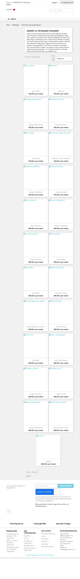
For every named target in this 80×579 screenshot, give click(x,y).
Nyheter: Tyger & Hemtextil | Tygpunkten (11, 543)
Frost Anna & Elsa (35, 259)
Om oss (26, 538)
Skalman (48, 461)
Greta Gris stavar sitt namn (61, 158)
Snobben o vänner (36, 394)
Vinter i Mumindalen (61, 360)
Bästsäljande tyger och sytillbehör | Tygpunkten (12, 549)
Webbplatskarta (29, 546)
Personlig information (48, 534)
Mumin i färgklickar (61, 226)
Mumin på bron (36, 226)
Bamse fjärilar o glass (61, 428)
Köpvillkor (27, 536)
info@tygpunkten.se (67, 549)
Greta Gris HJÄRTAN (35, 192)
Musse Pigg (36, 158)
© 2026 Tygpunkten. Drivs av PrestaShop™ (40, 555)
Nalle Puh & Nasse (61, 293)
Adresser (44, 541)
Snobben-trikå (61, 394)
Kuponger (44, 544)
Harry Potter (36, 91)
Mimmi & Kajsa (61, 327)
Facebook (8, 511)
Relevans (64, 58)
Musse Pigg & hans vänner (36, 327)
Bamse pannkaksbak (35, 428)
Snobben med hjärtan (36, 125)
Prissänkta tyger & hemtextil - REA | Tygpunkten (12, 536)
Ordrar (43, 536)
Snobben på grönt (61, 125)
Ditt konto (46, 531)
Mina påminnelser (47, 546)
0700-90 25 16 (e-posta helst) (18, 3)
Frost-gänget (61, 259)
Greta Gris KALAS (61, 192)
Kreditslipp (45, 539)
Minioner (61, 91)
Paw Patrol (35, 360)
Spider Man (36, 293)
